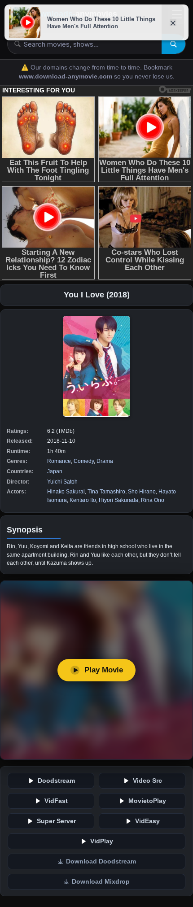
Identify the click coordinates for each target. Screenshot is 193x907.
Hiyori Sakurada (118, 500)
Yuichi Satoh (62, 482)
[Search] (173, 44)
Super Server (56, 821)
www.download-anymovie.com (66, 76)
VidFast (56, 801)
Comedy (84, 461)
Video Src (147, 780)
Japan (54, 471)
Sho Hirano (142, 491)
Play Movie (103, 670)
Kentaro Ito (83, 500)
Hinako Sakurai (66, 491)
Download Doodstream (101, 861)
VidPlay (101, 841)
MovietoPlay (147, 801)
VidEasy (147, 821)
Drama (104, 461)
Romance (59, 461)
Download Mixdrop (101, 881)
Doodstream (56, 780)
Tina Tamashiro (106, 491)
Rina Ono (152, 500)
